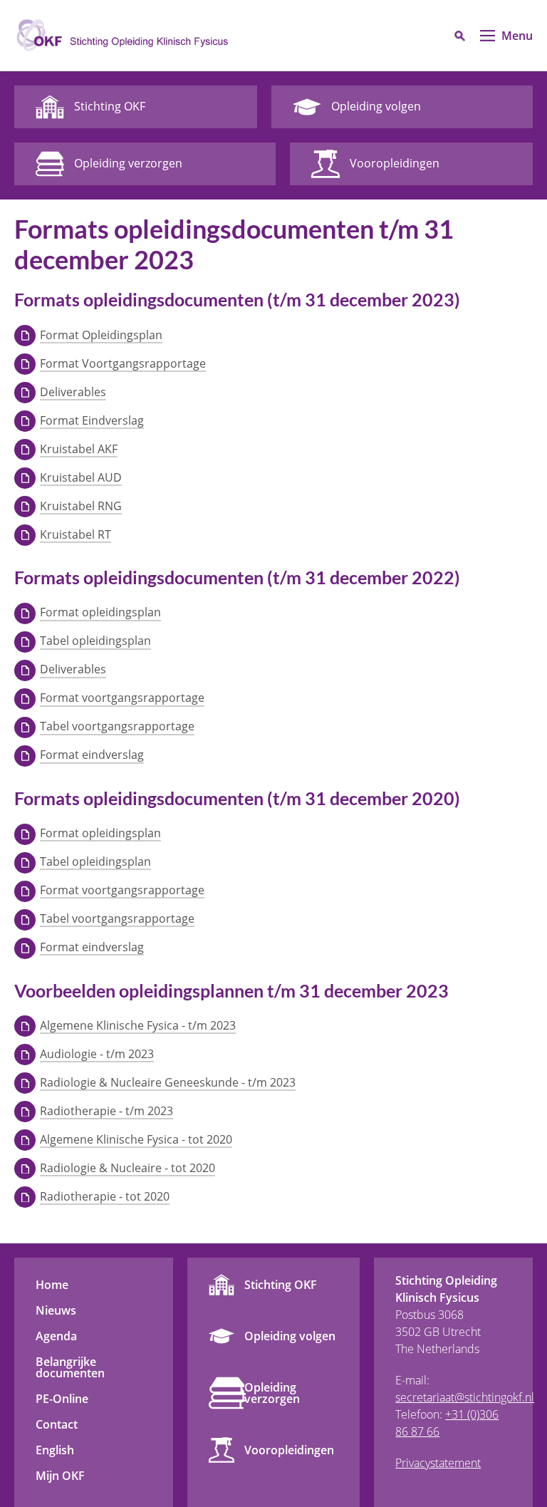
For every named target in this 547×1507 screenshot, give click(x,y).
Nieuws (56, 1310)
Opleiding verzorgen (272, 1393)
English (55, 1450)
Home (52, 1284)
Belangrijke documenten (70, 1367)
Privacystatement (438, 1463)
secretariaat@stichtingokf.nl (464, 1397)
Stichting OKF (280, 1285)
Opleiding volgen (289, 1336)
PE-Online (62, 1398)
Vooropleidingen (289, 1450)
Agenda (56, 1336)
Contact (57, 1424)
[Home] (121, 36)
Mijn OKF (60, 1475)
